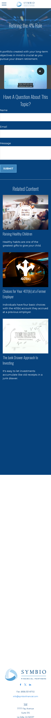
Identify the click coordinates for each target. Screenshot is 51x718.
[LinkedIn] (30, 684)
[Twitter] (25, 684)
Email (3, 126)
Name (3, 110)
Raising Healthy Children (17, 234)
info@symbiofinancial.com (25, 696)
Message (5, 143)
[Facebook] (20, 684)
